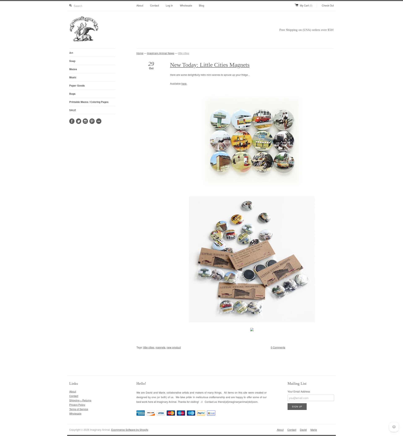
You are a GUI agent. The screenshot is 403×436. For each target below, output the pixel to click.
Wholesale (186, 5)
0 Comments (278, 347)
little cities (183, 53)
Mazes (73, 69)
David (303, 429)
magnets (160, 347)
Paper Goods (77, 85)
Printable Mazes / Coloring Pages (89, 102)
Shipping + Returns (80, 400)
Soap (72, 61)
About (139, 5)
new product (174, 347)
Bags (72, 94)
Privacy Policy (77, 404)
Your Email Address (299, 391)
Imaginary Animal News (160, 53)
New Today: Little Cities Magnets (210, 65)
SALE (72, 110)
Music (72, 77)
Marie (313, 429)
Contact (154, 5)
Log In (169, 5)
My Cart (306, 5)
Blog (201, 5)
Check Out (328, 5)
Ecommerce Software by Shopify (129, 429)
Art (71, 53)
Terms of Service (78, 409)
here (184, 83)
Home (139, 53)
